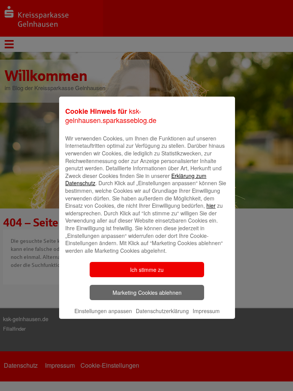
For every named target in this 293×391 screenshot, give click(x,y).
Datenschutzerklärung (162, 311)
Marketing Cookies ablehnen (147, 292)
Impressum (206, 311)
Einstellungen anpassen (103, 311)
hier (211, 205)
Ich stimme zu (147, 269)
